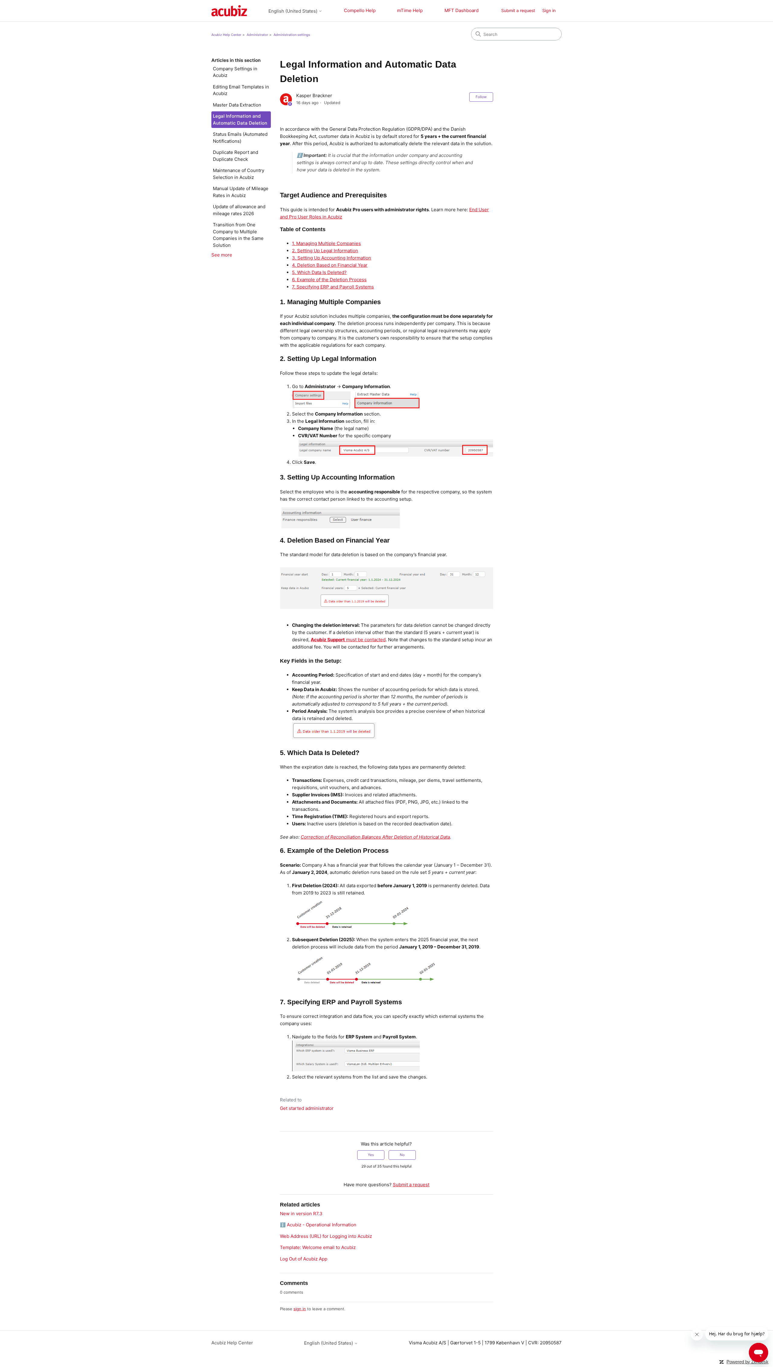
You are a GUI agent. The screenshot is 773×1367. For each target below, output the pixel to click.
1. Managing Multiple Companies (326, 243)
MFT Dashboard (461, 10)
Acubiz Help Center (226, 35)
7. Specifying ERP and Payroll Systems (333, 287)
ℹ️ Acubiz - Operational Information (318, 1225)
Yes (371, 1154)
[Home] (229, 10)
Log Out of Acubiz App (303, 1259)
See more (221, 255)
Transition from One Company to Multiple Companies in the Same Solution (238, 235)
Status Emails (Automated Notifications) (240, 137)
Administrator (257, 35)
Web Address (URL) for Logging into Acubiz (326, 1236)
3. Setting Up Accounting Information (331, 258)
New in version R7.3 (301, 1213)
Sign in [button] (549, 10)
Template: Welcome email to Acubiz (318, 1247)
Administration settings (292, 35)
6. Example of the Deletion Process (329, 279)
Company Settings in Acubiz (235, 72)
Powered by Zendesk (747, 1361)
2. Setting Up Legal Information (325, 250)
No (402, 1154)
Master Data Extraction (237, 105)
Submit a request (518, 10)
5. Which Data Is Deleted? (319, 272)
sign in (299, 1308)
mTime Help (410, 10)
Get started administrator (307, 1108)
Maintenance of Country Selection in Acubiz (238, 173)
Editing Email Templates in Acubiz (241, 90)
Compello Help (360, 10)
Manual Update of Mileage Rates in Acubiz (240, 192)
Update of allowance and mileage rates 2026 (239, 210)
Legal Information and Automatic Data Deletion (240, 119)
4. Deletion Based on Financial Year (329, 265)
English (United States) (293, 11)
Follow (481, 96)
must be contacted (348, 639)
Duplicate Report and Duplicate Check (235, 155)
